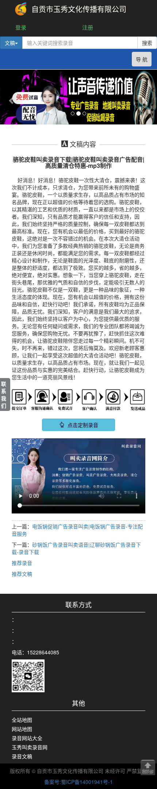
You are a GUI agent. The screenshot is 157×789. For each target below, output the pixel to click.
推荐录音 (22, 562)
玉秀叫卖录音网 (29, 747)
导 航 (142, 59)
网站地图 (22, 728)
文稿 (10, 42)
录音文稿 (22, 756)
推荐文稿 (22, 573)
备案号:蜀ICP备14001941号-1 (78, 781)
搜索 (147, 42)
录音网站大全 (27, 738)
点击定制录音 (82, 424)
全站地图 (22, 719)
